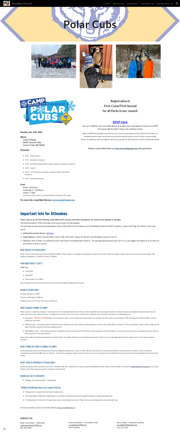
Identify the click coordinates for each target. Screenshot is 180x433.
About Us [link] (117, 3)
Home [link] (107, 3)
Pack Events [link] (145, 3)
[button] (177, 3)
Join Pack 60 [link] (132, 3)
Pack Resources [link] (163, 3)
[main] (90, 24)
